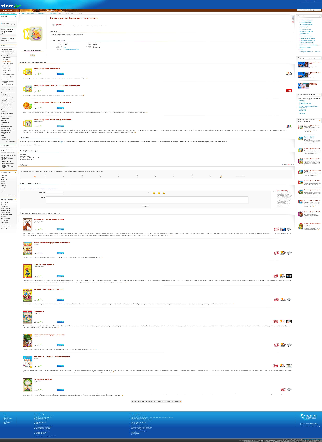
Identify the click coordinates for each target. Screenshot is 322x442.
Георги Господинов (6, 226)
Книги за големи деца (7, 78)
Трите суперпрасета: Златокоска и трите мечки (141, 419)
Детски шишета (304, 33)
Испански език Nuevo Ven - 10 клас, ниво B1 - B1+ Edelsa (8, 154)
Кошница (6, 419)
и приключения (41, 432)
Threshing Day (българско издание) (139, 431)
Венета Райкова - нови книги (7, 149)
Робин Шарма (4, 206)
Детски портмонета (305, 29)
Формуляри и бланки (6, 126)
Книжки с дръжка (53, 13)
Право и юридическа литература (6, 99)
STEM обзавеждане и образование (43, 427)
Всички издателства (10, 195)
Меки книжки (6, 59)
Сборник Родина (135, 434)
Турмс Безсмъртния (135, 433)
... (86, 78)
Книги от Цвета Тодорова (7, 163)
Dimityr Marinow (303, 107)
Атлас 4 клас (302, 102)
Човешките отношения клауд (306, 105)
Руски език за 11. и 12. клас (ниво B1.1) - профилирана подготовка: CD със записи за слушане (152, 417)
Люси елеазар (302, 100)
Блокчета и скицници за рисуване (309, 45)
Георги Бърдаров (5, 218)
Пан (2, 193)
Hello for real (302, 113)
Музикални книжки (7, 70)
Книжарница (7, 10)
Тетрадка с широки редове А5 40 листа (308, 106)
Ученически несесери (306, 24)
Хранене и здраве (5, 106)
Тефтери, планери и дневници (6, 132)
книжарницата (310, 95)
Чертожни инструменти (307, 42)
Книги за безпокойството (7, 152)
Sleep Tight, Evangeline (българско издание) (141, 428)
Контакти (6, 417)
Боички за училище (305, 47)
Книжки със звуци (7, 68)
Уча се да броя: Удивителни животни (139, 424)
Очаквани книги (5, 139)
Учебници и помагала (306, 20)
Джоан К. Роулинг (5, 208)
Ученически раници (305, 22)
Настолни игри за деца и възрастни (43, 417)
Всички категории (10, 141)
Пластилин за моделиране (307, 40)
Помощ (6, 423)
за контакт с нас (312, 423)
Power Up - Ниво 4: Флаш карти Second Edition (141, 421)
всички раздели (5, 23)
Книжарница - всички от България (44, 416)
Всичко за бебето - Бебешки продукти (44, 426)
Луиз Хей (3, 204)
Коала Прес (4, 175)
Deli (2, 189)
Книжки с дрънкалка (8, 63)
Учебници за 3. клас (6, 161)
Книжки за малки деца (7, 76)
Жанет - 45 (3, 185)
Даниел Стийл (5, 203)
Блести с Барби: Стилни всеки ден (138, 418)
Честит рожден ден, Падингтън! (138, 429)
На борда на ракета (135, 423)
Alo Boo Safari (302, 110)
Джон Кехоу (4, 228)
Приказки (5, 72)
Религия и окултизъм (7, 104)
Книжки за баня (6, 67)
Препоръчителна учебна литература (8, 82)
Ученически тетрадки (306, 36)
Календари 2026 (5, 122)
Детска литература (31, 13)
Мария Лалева (4, 222)
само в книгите (5, 25)
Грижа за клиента (309, 1)
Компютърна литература (7, 51)
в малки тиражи (42, 431)
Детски (39, 424)
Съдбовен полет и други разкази (138, 416)
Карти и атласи (5, 118)
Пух (65, 47)
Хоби (2, 124)
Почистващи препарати (40, 418)
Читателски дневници (7, 84)
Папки (301, 49)
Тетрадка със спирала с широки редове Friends (141, 427)
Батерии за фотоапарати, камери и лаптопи (45, 436)
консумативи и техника (42, 419)
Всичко (42, 429)
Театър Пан (4, 179)
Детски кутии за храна (306, 31)
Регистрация (7, 422)
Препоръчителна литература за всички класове (7, 158)
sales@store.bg (314, 424)
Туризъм (3, 120)
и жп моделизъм (42, 428)
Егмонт (3, 191)
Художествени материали (41, 421)
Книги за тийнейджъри (7, 79)
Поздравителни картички (8, 130)
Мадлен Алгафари (5, 210)
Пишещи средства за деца (307, 38)
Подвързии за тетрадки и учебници (310, 51)
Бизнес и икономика (6, 49)
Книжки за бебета (42, 13)
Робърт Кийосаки (5, 212)
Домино (3, 183)
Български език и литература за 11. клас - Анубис (7, 166)
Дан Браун (3, 216)
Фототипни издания (6, 116)
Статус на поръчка (8, 421)
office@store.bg (316, 426)
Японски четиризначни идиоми (138, 422)
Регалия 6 (3, 187)
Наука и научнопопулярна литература (8, 93)
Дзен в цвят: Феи (135, 432)
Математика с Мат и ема (305, 103)
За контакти (318, 1)
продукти (40, 422)
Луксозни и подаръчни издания (7, 114)
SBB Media (3, 181)
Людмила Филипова (6, 214)
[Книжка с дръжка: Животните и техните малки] (33, 33)
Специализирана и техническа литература (7, 96)
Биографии (4, 111)
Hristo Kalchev (302, 109)
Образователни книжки (8, 74)
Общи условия (306, 439)
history (300, 112)
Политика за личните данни (316, 439)
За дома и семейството (7, 108)
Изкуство (3, 109)
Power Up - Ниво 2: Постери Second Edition (141, 426)
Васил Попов (4, 224)
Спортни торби (304, 27)
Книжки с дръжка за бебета (72, 49)
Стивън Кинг (4, 220)
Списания (3, 137)
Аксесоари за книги (6, 128)
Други (2, 135)
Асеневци (3, 177)
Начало (6, 416)
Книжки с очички (7, 65)
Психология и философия (8, 102)
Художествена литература (8, 53)
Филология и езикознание (8, 91)
